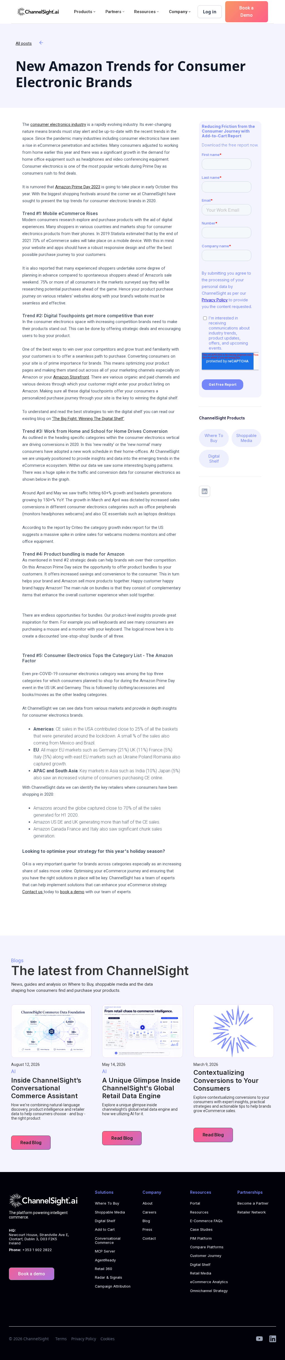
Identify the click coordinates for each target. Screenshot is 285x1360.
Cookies (107, 1338)
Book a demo (31, 1273)
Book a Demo (246, 11)
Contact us (33, 891)
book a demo (72, 891)
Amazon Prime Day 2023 (77, 186)
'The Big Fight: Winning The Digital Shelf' (88, 418)
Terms (61, 1338)
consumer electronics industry (58, 124)
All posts (24, 43)
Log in (210, 12)
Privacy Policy (83, 1338)
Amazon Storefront (71, 377)
